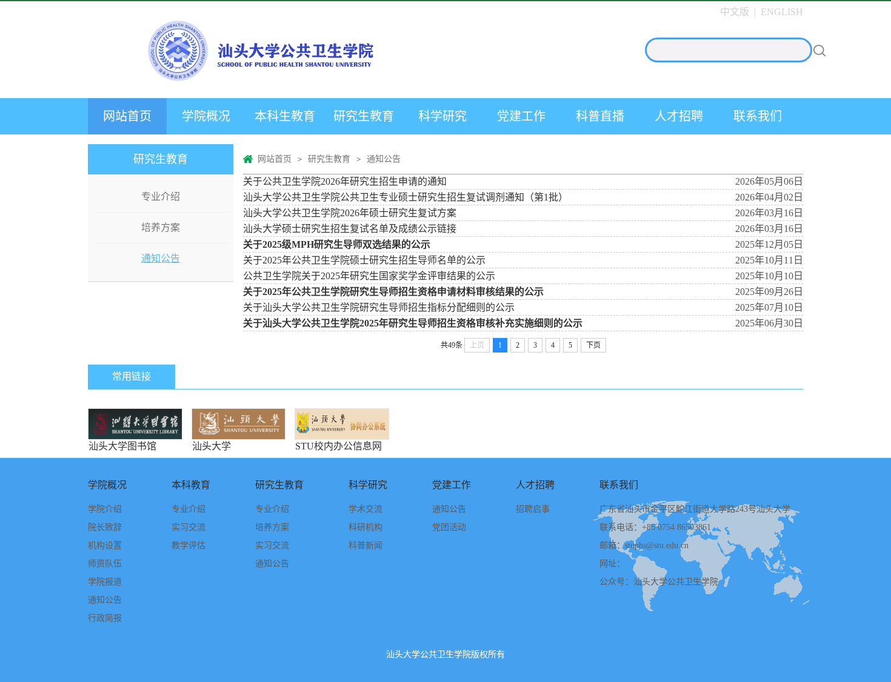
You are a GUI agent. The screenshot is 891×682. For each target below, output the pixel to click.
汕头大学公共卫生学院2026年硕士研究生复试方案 (349, 213)
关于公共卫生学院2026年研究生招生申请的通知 (345, 181)
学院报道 (105, 581)
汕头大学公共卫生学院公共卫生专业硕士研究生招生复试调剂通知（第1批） (405, 197)
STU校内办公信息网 (342, 424)
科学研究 (442, 116)
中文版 (734, 12)
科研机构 (365, 527)
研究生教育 (363, 116)
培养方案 (160, 227)
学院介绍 (105, 509)
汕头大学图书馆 (135, 424)
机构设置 (105, 545)
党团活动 (449, 527)
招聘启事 (533, 509)
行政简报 (105, 618)
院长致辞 (105, 527)
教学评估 (188, 545)
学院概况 (206, 116)
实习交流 (188, 527)
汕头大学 (239, 424)
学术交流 (365, 509)
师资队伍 (105, 563)
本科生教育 (285, 116)
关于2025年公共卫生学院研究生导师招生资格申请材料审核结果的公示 (393, 291)
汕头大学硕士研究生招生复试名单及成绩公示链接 (349, 228)
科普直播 (600, 116)
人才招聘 (679, 116)
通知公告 (160, 258)
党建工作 (521, 116)
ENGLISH (782, 12)
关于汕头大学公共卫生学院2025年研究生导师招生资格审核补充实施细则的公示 (412, 323)
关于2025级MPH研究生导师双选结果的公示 (336, 244)
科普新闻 (365, 545)
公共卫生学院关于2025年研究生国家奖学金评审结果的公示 (369, 276)
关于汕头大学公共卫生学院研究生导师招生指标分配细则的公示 (379, 307)
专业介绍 (160, 196)
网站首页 (127, 116)
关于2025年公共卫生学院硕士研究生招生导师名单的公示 (364, 260)
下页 (593, 345)
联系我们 (757, 116)
